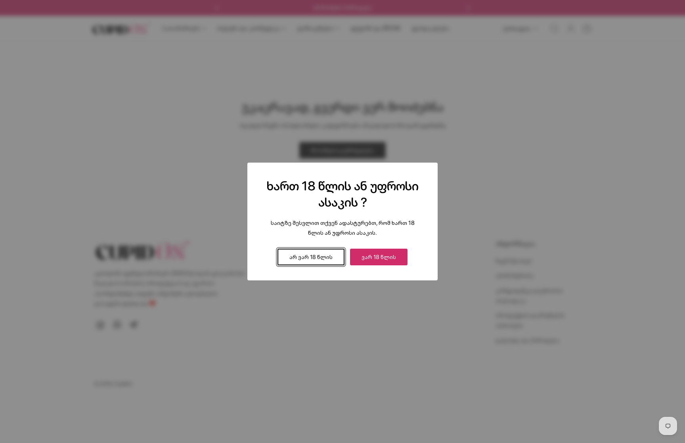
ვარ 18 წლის (379, 256)
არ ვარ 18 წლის (311, 256)
